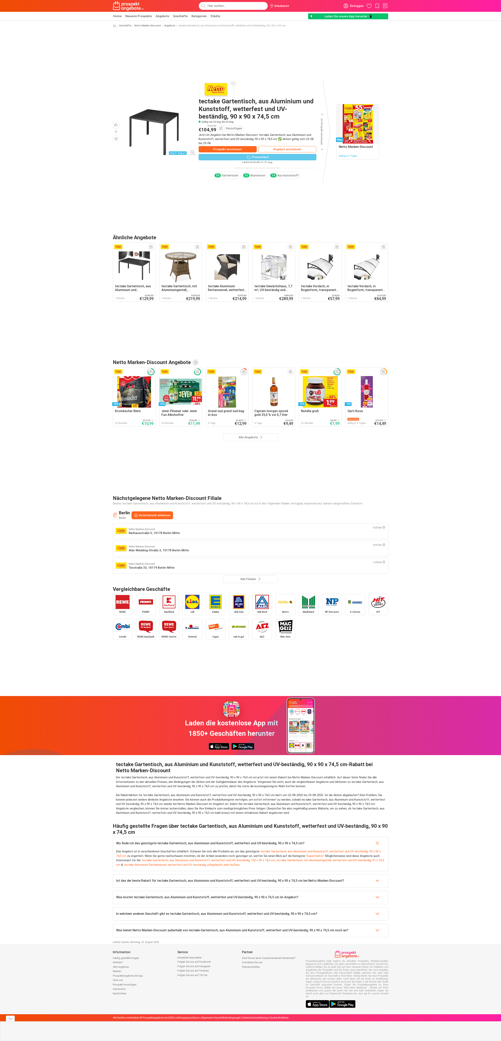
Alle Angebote (121, 966)
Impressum (119, 988)
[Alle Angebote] (195, 362)
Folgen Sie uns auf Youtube (193, 970)
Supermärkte (315, 856)
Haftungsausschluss (187, 1017)
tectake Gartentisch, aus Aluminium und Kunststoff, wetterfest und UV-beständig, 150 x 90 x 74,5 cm (208, 860)
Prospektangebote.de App (128, 975)
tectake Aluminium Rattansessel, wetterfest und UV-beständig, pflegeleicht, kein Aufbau (182, 865)
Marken (117, 971)
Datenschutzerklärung (255, 1017)
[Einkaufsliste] (385, 6)
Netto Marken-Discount (147, 25)
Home (117, 16)
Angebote (162, 16)
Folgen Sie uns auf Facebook (194, 961)
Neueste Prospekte (138, 16)
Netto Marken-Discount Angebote (152, 362)
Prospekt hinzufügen (124, 984)
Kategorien (199, 16)
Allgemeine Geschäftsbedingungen (221, 1017)
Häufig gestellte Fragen (126, 958)
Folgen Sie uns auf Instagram (194, 966)
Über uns (118, 980)
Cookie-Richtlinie (278, 1017)
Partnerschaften (251, 966)
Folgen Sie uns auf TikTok (192, 975)
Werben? (118, 962)
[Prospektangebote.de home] (128, 6)
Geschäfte (180, 16)
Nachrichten (119, 993)
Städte (215, 16)
